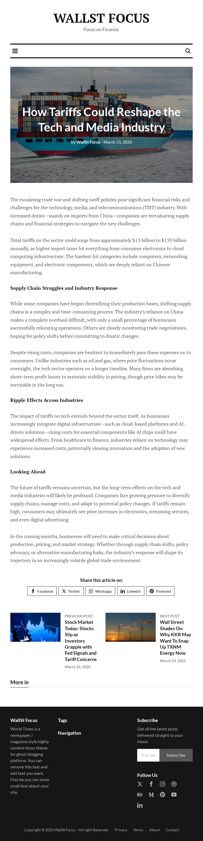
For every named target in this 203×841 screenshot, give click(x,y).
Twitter (74, 591)
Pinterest (163, 591)
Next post (169, 616)
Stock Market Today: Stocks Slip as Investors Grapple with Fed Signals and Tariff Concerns (81, 640)
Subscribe (176, 755)
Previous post (79, 616)
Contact (172, 830)
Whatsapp (103, 591)
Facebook (45, 591)
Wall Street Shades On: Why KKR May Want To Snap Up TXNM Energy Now (175, 637)
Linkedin (134, 591)
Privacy (121, 830)
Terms (138, 830)
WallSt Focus (101, 17)
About (154, 830)
